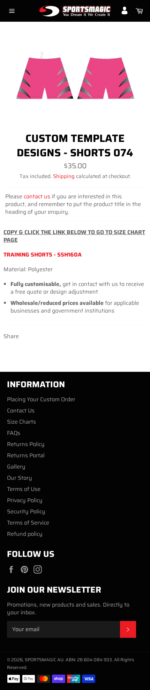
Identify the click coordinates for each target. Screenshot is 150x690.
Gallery (16, 466)
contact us (37, 196)
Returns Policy (26, 444)
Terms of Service (28, 522)
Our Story (19, 477)
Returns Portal (26, 455)
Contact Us (21, 410)
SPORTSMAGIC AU (44, 659)
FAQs (13, 433)
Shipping (64, 176)
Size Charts (21, 421)
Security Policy (26, 511)
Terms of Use (23, 489)
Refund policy (25, 534)
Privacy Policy (25, 500)
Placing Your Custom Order (41, 399)
